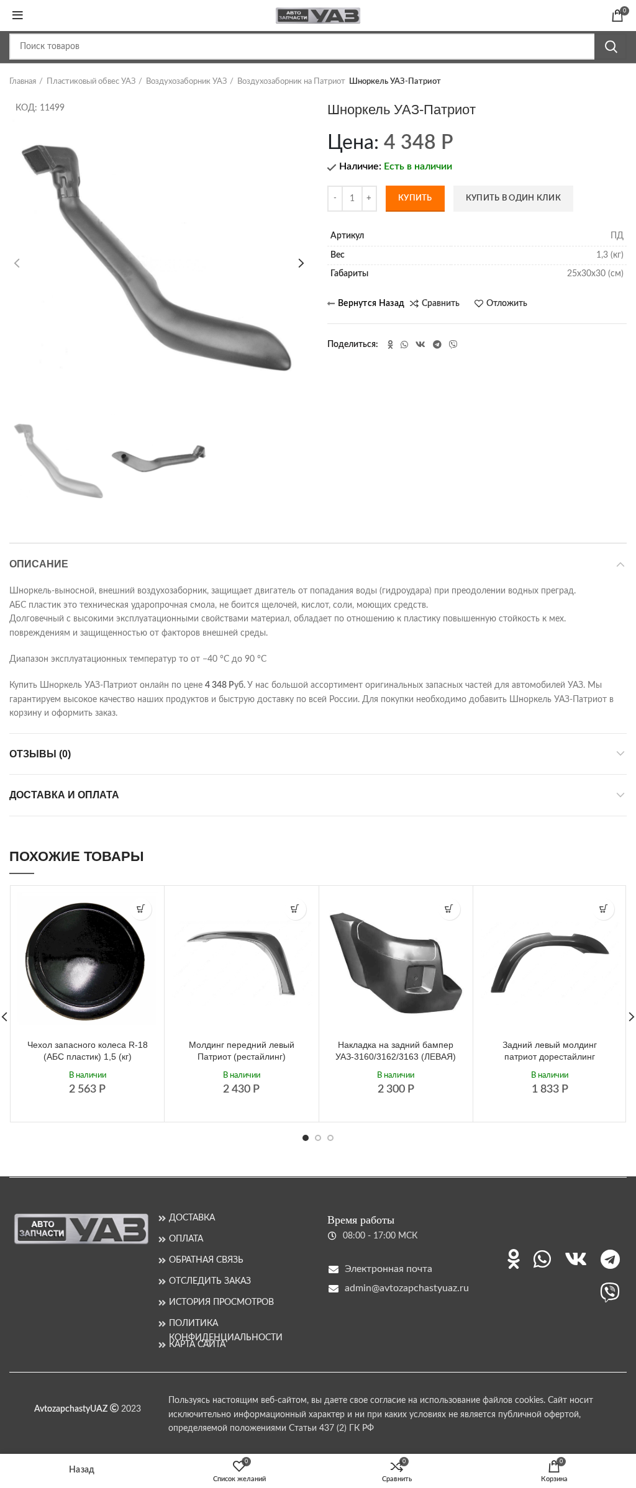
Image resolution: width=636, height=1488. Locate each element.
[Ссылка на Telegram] (437, 344)
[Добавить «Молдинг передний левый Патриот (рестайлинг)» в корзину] (295, 909)
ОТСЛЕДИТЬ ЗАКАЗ (210, 1281)
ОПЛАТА (186, 1239)
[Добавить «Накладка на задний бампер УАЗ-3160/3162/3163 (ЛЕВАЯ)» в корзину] (449, 909)
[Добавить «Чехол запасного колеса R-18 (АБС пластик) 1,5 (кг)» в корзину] (141, 909)
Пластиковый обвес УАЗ (91, 82)
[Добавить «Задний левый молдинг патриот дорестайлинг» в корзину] (603, 909)
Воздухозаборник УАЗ (186, 82)
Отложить (506, 303)
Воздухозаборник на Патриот (291, 82)
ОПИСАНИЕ (38, 564)
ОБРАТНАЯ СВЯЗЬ (206, 1260)
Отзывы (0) (40, 754)
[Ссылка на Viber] (453, 344)
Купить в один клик (513, 198)
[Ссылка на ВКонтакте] (420, 344)
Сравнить (441, 303)
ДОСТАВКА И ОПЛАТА (64, 795)
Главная (22, 82)
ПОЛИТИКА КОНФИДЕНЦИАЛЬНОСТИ (226, 1323)
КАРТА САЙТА (197, 1344)
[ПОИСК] (610, 47)
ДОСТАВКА (192, 1218)
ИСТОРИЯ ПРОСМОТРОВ (221, 1302)
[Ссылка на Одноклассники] (390, 344)
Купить (415, 198)
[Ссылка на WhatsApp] (404, 344)
